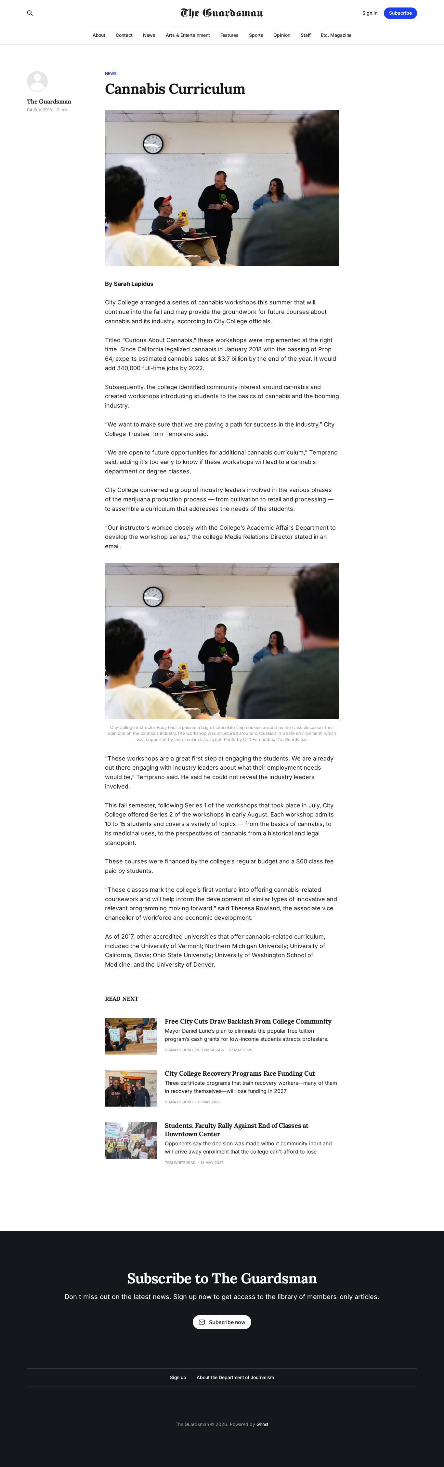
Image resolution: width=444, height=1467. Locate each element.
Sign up (178, 1377)
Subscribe (400, 13)
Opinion (281, 35)
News (149, 35)
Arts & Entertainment (188, 35)
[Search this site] (30, 13)
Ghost (262, 1424)
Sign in (369, 13)
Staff (306, 35)
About (99, 35)
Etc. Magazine (336, 35)
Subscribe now (227, 1322)
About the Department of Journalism (235, 1377)
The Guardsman (49, 101)
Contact (124, 35)
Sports (256, 35)
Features (229, 35)
